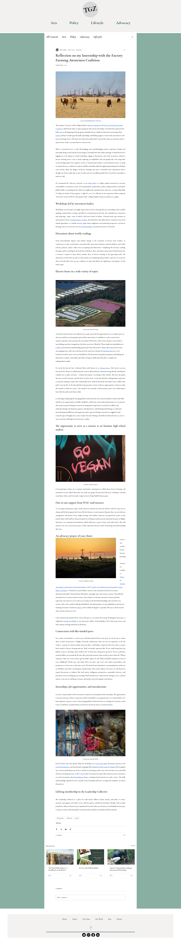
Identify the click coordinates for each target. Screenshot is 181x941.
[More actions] (124, 50)
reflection (69, 818)
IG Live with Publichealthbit (88, 868)
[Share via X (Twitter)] (61, 829)
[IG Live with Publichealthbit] (90, 857)
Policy (73, 37)
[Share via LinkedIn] (66, 829)
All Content (52, 37)
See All (133, 846)
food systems (60, 818)
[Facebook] (93, 935)
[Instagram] (88, 935)
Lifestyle (97, 37)
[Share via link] (70, 829)
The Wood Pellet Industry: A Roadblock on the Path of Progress (58, 869)
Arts (64, 37)
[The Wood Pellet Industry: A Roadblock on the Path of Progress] (60, 857)
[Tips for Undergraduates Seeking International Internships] (121, 857)
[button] (132, 37)
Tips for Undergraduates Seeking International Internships (121, 869)
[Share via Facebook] (56, 829)
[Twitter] (84, 935)
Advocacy (85, 37)
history (77, 818)
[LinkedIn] (98, 935)
